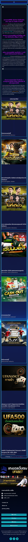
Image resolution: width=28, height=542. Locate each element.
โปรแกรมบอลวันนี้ (6, 133)
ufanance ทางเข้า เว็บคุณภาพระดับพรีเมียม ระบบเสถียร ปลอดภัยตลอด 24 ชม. (12, 405)
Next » (21, 456)
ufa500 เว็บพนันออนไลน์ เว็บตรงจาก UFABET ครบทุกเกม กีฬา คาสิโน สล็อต (13, 451)
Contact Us (5, 502)
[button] (14, 2)
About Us (4, 505)
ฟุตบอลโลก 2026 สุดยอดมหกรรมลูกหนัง (12, 270)
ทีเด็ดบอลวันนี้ (5, 360)
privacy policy (5, 508)
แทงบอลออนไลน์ (5, 315)
